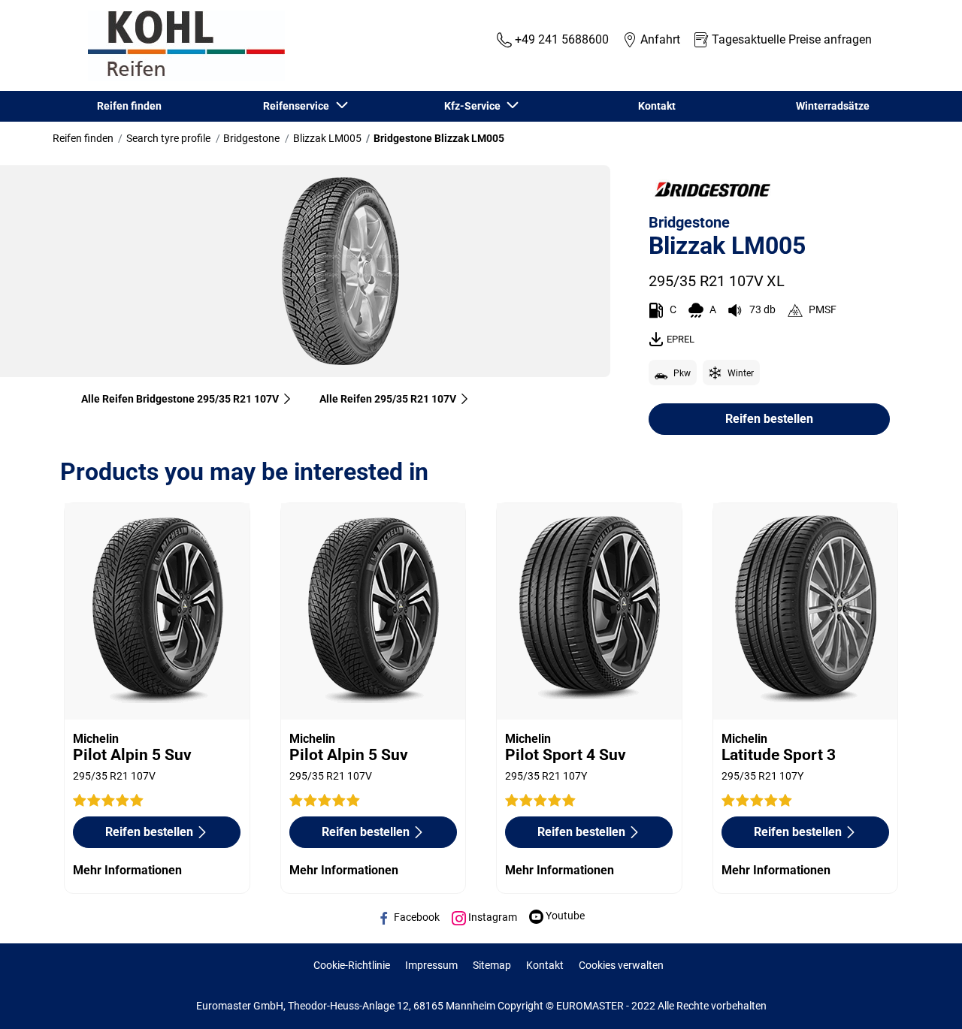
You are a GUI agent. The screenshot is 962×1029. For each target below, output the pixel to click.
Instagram (491, 917)
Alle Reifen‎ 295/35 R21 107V (387, 399)
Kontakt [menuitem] (657, 106)
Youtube (564, 916)
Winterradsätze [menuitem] (833, 106)
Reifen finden (83, 138)
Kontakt (545, 965)
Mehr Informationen (127, 870)
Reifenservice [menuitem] (298, 106)
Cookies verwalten (621, 965)
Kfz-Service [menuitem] (474, 106)
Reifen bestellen (769, 419)
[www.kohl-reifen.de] (182, 46)
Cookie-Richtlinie (351, 965)
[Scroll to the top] (922, 997)
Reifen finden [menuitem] (129, 106)
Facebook (416, 917)
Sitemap (492, 965)
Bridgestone (251, 138)
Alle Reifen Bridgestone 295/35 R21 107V (180, 399)
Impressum (431, 965)
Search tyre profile (168, 138)
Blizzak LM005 (327, 138)
